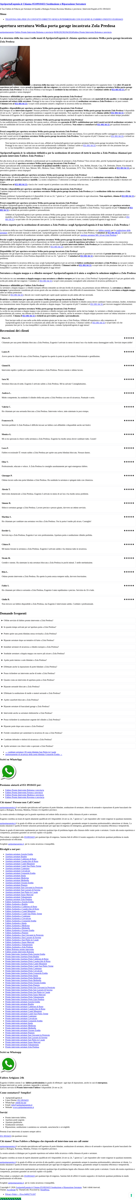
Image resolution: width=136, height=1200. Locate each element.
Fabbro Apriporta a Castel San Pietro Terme (23, 914)
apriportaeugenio (7, 32)
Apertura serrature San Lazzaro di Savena (22, 890)
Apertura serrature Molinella (17, 880)
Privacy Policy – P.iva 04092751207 (20, 1194)
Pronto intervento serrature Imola (19, 1023)
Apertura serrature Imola (15, 875)
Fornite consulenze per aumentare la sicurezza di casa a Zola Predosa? (33, 733)
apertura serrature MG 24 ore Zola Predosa (98, 235)
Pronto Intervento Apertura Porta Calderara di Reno (26, 959)
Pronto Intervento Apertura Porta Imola (21, 975)
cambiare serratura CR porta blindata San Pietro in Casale (30, 752)
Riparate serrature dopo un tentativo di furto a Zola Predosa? (29, 640)
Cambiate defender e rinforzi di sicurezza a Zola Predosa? (28, 739)
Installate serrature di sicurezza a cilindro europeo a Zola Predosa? (31, 647)
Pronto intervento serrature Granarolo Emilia (23, 1021)
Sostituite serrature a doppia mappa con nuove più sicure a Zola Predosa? (34, 653)
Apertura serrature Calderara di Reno (20, 859)
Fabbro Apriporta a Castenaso (17, 916)
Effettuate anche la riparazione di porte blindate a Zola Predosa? (30, 667)
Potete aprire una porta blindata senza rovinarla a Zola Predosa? (30, 634)
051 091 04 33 (118, 89)
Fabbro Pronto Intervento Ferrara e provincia (24, 792)
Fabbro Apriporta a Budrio (16, 904)
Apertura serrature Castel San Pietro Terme (23, 866)
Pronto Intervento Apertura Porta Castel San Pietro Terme (29, 966)
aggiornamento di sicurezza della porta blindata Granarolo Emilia (33, 754)
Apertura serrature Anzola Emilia (19, 854)
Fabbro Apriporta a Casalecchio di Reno (22, 909)
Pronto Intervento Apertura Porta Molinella (23, 980)
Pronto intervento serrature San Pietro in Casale (25, 1040)
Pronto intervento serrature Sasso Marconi (22, 1042)
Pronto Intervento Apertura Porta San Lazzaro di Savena (28, 990)
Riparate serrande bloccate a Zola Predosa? (22, 686)
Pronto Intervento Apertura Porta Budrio (22, 956)
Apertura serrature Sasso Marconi (19, 895)
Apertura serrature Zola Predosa (18, 899)
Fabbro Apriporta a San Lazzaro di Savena (23, 937)
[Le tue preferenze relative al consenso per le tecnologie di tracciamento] (131, 1195)
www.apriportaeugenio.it (23, 1107)
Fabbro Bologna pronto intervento (19, 949)
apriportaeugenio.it (8, 807)
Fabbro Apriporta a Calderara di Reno (21, 906)
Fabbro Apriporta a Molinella (17, 928)
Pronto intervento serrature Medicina (20, 1025)
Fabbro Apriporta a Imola (16, 923)
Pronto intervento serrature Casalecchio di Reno (25, 1009)
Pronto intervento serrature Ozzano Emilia (23, 1030)
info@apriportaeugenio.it (21, 1105)
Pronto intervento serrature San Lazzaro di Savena (26, 1037)
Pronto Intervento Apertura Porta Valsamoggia (24, 997)
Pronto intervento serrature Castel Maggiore (23, 1011)
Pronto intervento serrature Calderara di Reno (24, 1006)
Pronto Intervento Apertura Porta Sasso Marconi (25, 995)
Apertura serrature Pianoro (16, 885)
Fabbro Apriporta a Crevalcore (18, 918)
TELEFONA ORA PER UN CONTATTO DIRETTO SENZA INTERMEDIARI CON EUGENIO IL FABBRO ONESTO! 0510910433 (64, 19)
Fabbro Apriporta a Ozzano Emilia (19, 930)
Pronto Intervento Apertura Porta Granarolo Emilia (26, 973)
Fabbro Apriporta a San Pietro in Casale (22, 940)
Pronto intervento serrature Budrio (19, 1004)
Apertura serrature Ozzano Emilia (19, 883)
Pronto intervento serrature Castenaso (21, 1016)
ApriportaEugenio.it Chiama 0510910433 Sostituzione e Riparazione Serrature (43, 4)
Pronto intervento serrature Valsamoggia (22, 1045)
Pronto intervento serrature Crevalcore (21, 1018)
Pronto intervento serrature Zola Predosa (22, 1047)
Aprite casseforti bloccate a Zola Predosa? (21, 700)
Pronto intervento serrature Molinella (20, 1028)
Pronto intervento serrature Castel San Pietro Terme (26, 1014)
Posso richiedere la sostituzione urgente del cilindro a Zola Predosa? (32, 720)
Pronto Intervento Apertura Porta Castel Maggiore (26, 964)
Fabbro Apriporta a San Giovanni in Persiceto (24, 935)
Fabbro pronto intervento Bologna (19, 952)
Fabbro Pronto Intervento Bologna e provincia (34, 32)
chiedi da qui (20, 1102)
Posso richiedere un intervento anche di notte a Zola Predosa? (29, 673)
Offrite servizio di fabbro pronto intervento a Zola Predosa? (28, 620)
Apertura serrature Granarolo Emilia (20, 873)
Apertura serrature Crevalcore (17, 871)
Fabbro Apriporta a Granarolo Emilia (20, 921)
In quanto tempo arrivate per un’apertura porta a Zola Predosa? (30, 627)
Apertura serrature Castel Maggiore (20, 864)
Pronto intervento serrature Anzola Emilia (22, 1002)
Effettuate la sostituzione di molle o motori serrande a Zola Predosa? (32, 693)
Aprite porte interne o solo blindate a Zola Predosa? (25, 660)
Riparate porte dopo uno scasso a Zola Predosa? (24, 726)
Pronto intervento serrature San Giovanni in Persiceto (27, 1035)
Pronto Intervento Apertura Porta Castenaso (23, 968)
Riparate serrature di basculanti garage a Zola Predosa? (27, 706)
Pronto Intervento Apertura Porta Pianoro (22, 985)
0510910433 (29, 837)
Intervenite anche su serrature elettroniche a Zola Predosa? (28, 713)
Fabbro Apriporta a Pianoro (16, 933)
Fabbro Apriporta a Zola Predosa (19, 947)
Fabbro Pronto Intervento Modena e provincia (24, 795)
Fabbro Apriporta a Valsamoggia (19, 945)
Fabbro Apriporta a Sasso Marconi (19, 942)
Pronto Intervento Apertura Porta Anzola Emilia (25, 954)
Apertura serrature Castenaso (17, 868)
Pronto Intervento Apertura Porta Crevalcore (23, 971)
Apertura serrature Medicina (17, 878)
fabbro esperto (104, 230)
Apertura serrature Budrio (16, 856)
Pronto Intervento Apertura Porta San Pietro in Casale (27, 992)
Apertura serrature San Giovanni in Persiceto (24, 887)
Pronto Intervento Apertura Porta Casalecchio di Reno (27, 961)
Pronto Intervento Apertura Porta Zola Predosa (24, 999)
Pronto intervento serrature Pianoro (20, 1033)
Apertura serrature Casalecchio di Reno (21, 861)
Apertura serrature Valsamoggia (18, 897)
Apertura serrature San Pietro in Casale (21, 892)
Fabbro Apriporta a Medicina (17, 925)
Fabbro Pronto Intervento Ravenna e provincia (24, 797)
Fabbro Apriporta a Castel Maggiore (20, 911)
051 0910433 (23, 1100)
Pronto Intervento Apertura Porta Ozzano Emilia (25, 983)
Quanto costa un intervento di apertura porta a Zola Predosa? (29, 680)
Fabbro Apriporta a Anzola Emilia (19, 902)
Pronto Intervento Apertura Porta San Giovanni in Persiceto (30, 987)
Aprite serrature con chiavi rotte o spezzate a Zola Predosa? (28, 746)
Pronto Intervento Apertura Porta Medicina (23, 978)
